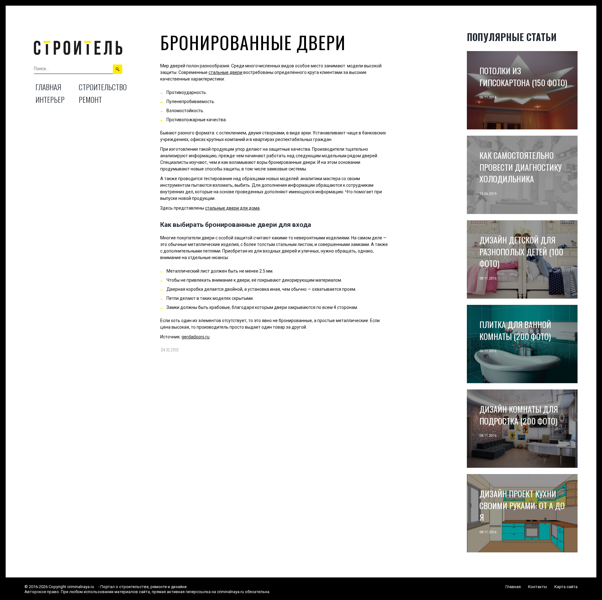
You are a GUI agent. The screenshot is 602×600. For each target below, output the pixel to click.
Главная (48, 86)
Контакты (537, 586)
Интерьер (50, 99)
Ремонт (90, 99)
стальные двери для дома (232, 208)
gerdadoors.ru (195, 336)
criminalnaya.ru (80, 586)
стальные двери (225, 72)
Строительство (103, 86)
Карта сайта (566, 586)
